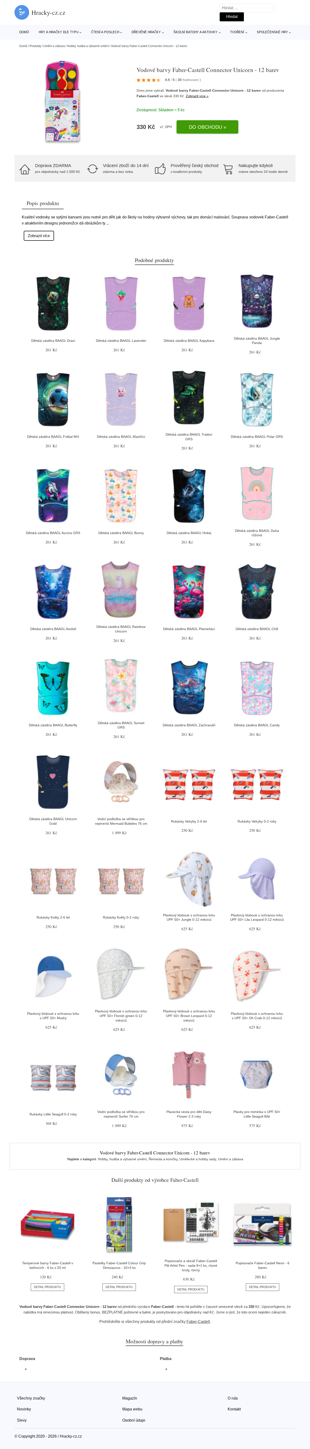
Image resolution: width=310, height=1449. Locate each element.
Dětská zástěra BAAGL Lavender (121, 341)
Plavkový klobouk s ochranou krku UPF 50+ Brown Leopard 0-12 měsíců (189, 1015)
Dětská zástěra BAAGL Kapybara (189, 341)
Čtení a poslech (105, 32)
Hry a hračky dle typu (58, 32)
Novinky (24, 1409)
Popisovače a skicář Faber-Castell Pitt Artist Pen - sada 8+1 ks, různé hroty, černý (190, 1265)
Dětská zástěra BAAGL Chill (257, 629)
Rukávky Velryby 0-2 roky (257, 821)
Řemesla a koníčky (163, 1159)
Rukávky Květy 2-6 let (53, 917)
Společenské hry (272, 32)
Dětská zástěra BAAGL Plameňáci (189, 629)
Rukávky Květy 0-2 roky (121, 917)
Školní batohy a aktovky (195, 32)
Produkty (35, 46)
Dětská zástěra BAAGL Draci (53, 341)
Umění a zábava (54, 46)
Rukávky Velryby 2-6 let (189, 821)
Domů (24, 32)
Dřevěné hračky (146, 32)
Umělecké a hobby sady (197, 1159)
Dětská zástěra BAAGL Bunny (121, 533)
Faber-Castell (148, 96)
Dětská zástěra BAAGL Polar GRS (257, 437)
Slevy (22, 1420)
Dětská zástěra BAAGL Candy (257, 725)
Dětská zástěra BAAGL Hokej (189, 533)
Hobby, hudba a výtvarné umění (88, 46)
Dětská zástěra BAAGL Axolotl (53, 629)
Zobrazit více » (197, 96)
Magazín (129, 1398)
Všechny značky (31, 1398)
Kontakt (234, 1409)
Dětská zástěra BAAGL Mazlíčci (121, 437)
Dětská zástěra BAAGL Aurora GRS (53, 533)
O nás (233, 1398)
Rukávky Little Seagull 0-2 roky (53, 1114)
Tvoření (237, 32)
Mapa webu (132, 1409)
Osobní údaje (133, 1420)
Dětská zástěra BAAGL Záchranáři (189, 725)
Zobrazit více (39, 236)
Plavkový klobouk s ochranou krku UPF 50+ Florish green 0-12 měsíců (121, 1015)
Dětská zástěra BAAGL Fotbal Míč (53, 437)
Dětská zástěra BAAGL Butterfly (53, 725)
